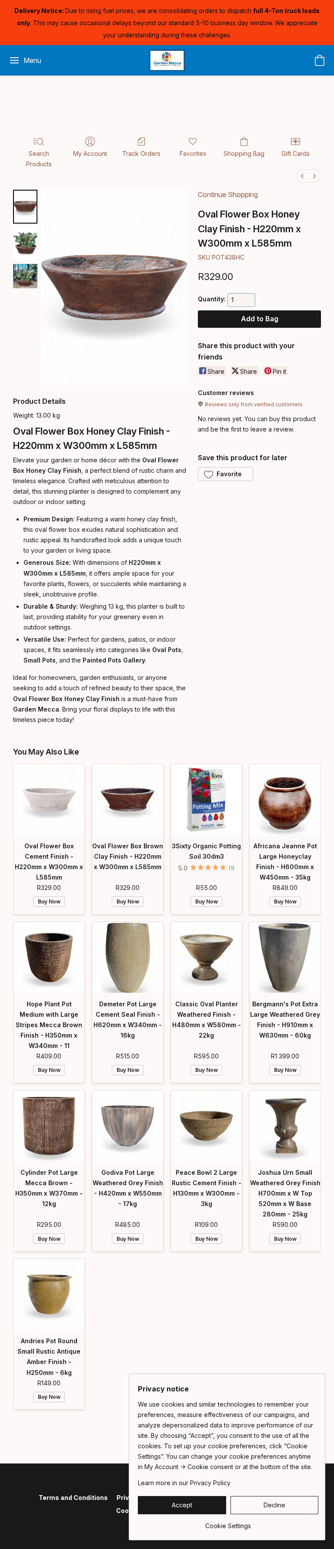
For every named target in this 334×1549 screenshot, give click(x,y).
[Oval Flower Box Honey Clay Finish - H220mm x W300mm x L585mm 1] (25, 243)
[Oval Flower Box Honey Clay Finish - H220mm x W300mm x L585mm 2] (25, 276)
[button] (167, 60)
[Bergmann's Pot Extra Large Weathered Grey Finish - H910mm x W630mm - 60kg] (285, 957)
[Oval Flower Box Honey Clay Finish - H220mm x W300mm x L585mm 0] (25, 206)
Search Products (39, 159)
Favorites (193, 153)
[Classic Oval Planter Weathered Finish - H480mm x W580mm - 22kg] (206, 957)
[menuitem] (302, 176)
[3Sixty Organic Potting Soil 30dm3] (206, 799)
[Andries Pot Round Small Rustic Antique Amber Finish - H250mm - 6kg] (48, 1294)
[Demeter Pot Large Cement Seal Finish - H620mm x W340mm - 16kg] (127, 957)
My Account (90, 153)
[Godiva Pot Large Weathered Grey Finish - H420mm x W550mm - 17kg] (127, 1126)
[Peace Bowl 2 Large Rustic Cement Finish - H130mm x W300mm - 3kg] (206, 1126)
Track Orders (141, 153)
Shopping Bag (244, 153)
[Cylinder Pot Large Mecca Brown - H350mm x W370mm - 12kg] (48, 1126)
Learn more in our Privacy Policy (184, 1482)
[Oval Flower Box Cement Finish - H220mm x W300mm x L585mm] (48, 799)
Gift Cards (295, 153)
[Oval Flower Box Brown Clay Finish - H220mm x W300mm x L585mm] (127, 799)
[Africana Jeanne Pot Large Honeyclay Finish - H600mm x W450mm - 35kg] (285, 799)
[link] (228, 1522)
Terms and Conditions (73, 1497)
